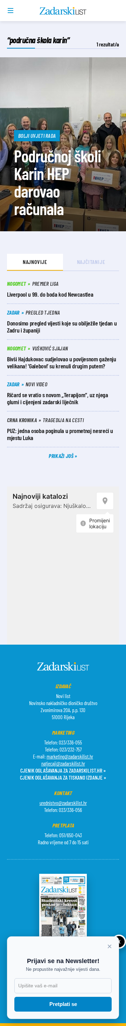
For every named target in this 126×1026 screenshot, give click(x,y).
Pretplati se (63, 1004)
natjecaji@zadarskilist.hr (63, 763)
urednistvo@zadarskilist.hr (63, 803)
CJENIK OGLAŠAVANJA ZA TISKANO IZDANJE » (63, 777)
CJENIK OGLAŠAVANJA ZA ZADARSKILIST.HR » (63, 770)
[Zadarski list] (63, 11)
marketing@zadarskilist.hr (70, 756)
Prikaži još (62, 455)
